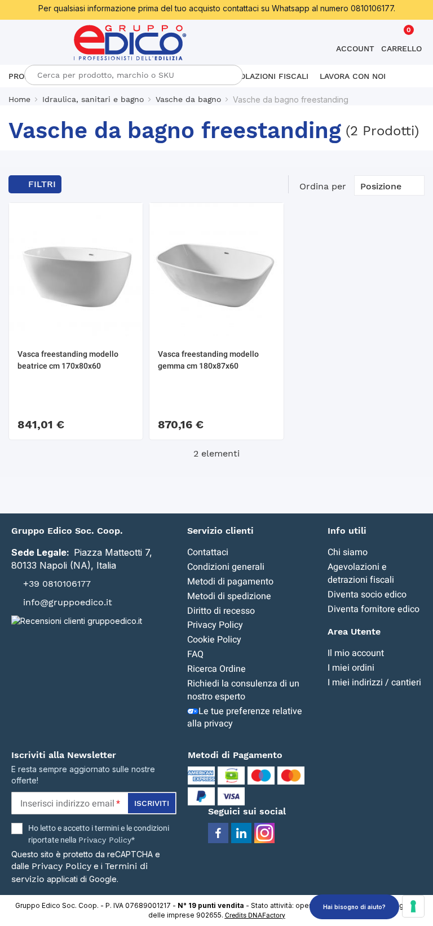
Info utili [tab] (347, 530)
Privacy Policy (215, 625)
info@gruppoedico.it (67, 602)
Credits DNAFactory (255, 915)
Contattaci (207, 552)
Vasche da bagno (188, 99)
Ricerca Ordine (216, 669)
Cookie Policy (214, 639)
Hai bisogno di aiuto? (354, 906)
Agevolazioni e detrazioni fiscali (361, 573)
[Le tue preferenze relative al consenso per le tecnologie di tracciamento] (413, 906)
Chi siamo (348, 552)
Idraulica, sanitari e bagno (93, 99)
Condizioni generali (225, 567)
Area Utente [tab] (354, 631)
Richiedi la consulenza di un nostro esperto (243, 690)
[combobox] (133, 75)
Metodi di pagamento (230, 581)
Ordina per (322, 186)
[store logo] (130, 42)
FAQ (195, 654)
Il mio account (356, 653)
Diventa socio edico (367, 594)
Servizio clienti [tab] (220, 530)
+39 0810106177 (57, 583)
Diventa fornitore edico (373, 609)
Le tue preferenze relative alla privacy (244, 718)
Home (19, 99)
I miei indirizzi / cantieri (374, 682)
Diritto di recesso (221, 611)
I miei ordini (351, 668)
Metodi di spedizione (229, 596)
